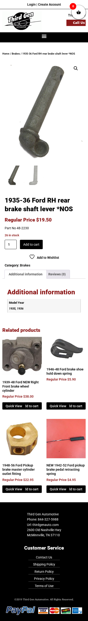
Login (31, 4)
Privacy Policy (44, 578)
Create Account (49, 4)
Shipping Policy (44, 564)
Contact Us (44, 557)
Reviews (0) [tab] (57, 274)
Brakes (16, 53)
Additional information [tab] (25, 274)
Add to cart (31, 244)
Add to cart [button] (30, 406)
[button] (44, 36)
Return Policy (44, 571)
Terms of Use (44, 586)
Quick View (14, 406)
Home (5, 53)
